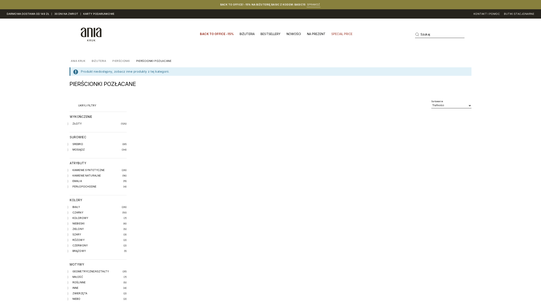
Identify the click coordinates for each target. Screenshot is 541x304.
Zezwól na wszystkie (331, 186)
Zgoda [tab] (207, 129)
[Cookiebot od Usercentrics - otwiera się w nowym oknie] (342, 114)
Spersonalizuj (267, 186)
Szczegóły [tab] (270, 129)
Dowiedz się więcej (275, 169)
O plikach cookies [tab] (334, 129)
